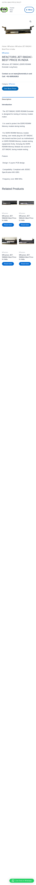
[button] (30, 21)
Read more (8, 225)
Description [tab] (6, 99)
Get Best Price (10, 89)
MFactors (11, 46)
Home (4, 46)
